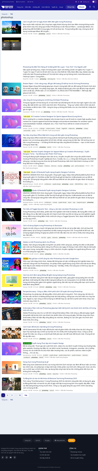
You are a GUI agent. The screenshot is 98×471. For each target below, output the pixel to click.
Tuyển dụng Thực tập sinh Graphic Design (44, 343)
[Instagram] (6, 457)
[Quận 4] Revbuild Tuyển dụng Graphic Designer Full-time (49, 172)
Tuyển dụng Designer (54, 130)
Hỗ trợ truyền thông (77, 458)
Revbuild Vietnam (28, 184)
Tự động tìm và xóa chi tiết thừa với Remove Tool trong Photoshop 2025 (50, 378)
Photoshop (66, 34)
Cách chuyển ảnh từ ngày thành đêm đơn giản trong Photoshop (47, 22)
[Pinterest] (14, 457)
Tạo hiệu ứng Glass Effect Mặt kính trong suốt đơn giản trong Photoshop (50, 135)
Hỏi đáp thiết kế (45, 458)
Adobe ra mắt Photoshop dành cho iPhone (39, 242)
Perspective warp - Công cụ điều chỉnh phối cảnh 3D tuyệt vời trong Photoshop (52, 291)
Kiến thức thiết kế (73, 79)
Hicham (25, 128)
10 (20, 395)
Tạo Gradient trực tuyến (78, 455)
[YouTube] (10, 457)
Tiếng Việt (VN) (60, 440)
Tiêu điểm (67, 254)
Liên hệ (31, 2)
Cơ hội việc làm (45, 455)
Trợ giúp (47, 440)
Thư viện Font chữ (45, 452)
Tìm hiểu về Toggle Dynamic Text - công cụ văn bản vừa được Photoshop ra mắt (53, 209)
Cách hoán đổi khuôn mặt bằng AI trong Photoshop (42, 327)
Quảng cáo (86, 2)
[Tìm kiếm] (94, 7)
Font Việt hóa (46, 7)
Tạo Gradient (21, 2)
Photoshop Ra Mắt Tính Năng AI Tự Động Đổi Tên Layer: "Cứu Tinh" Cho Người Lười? (55, 67)
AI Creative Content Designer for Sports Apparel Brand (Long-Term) (53, 116)
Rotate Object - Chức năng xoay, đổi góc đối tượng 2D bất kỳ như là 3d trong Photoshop (56, 83)
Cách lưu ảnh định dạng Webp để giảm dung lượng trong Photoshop (49, 275)
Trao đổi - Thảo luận (68, 112)
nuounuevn (26, 112)
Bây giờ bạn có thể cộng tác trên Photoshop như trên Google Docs (51, 258)
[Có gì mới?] (90, 7)
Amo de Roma (27, 355)
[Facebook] (2, 457)
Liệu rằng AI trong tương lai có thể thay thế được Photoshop (46, 100)
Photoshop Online (8, 2)
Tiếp (25, 395)
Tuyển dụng (55, 7)
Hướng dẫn (36, 7)
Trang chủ (20, 7)
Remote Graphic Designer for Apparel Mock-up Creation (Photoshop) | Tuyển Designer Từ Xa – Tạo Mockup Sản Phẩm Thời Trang (56, 152)
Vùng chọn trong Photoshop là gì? (36, 362)
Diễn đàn (28, 7)
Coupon (61, 7)
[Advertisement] (59, 51)
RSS (72, 440)
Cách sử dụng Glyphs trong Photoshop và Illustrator (42, 225)
